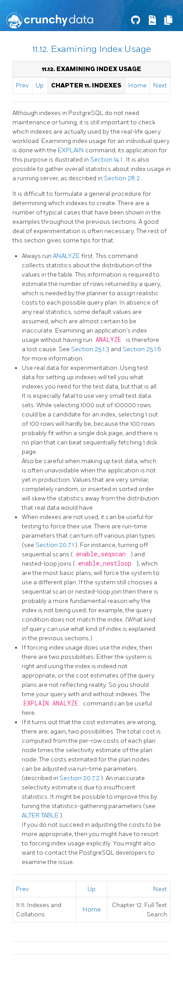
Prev (22, 85)
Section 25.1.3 (91, 349)
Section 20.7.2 (80, 778)
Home (137, 85)
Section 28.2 (122, 178)
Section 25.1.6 (142, 349)
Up (40, 85)
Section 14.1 (106, 159)
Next (160, 85)
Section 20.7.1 (55, 545)
